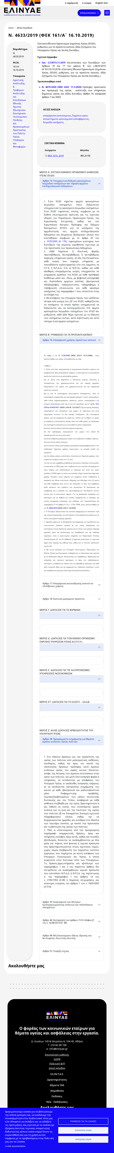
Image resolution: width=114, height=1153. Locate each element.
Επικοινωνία (88, 13)
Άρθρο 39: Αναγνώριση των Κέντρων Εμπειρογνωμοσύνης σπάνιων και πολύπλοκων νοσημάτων (67, 904)
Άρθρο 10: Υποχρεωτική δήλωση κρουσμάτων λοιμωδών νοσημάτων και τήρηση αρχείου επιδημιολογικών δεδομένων (66, 183)
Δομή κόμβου (57, 1068)
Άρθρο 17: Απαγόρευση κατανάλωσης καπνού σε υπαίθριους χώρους (67, 585)
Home (10, 28)
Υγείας (16, 136)
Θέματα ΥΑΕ (57, 1085)
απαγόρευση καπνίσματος (57, 115)
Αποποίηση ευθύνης (57, 1054)
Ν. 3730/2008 (64, 355)
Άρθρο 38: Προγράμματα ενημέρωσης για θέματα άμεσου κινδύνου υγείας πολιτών (68, 740)
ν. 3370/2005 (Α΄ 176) (55, 241)
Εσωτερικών (19, 113)
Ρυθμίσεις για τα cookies (83, 1121)
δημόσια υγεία (80, 115)
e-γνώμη (86, 2)
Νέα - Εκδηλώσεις (57, 1101)
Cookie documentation (15, 1146)
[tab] (71, 255)
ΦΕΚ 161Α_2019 (56, 155)
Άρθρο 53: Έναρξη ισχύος (55, 951)
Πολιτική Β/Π (57, 1063)
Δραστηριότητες (57, 1079)
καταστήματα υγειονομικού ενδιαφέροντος (66, 118)
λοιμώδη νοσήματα (53, 122)
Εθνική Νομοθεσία (24, 28)
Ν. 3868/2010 (52, 508)
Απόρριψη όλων (83, 1130)
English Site (101, 2)
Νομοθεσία (57, 1090)
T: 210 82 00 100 (57, 1045)
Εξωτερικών (19, 110)
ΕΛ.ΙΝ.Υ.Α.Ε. (57, 1074)
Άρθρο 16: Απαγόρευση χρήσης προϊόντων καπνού (69, 340)
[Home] (23, 8)
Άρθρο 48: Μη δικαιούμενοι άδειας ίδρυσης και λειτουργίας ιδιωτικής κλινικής (67, 937)
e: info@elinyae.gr (57, 1048)
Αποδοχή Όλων (83, 1139)
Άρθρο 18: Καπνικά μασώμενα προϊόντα (63, 598)
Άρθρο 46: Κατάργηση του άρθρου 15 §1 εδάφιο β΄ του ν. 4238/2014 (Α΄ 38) (68, 921)
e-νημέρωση (71, 2)
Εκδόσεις (57, 1096)
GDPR (57, 1059)
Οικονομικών (20, 116)
